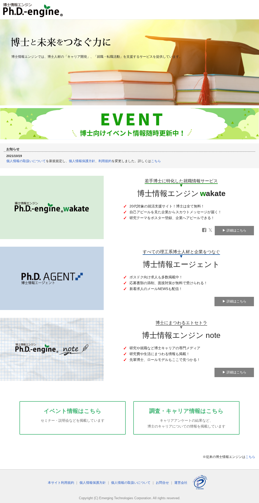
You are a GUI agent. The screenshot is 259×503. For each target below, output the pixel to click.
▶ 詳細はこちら (234, 230)
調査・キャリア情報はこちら (186, 418)
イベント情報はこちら (72, 415)
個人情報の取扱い (130, 483)
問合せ (162, 483)
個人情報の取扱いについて (26, 161)
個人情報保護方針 (82, 161)
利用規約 (105, 161)
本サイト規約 (61, 483)
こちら (156, 161)
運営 (180, 483)
